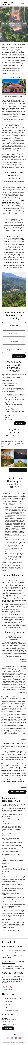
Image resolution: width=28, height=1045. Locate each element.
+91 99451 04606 (11, 1024)
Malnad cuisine (20, 259)
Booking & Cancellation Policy (13, 998)
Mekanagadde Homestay (8, 3)
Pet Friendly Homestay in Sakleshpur (12, 946)
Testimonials (8, 1001)
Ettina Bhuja (14, 325)
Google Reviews (14, 639)
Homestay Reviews (17, 792)
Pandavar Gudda (14, 333)
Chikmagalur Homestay (11, 1010)
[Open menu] (25, 3)
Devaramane (14, 341)
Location (7, 1004)
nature (7, 243)
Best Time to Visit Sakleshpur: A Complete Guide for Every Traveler (13, 962)
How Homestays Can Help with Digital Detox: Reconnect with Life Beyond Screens (13, 967)
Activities (19, 423)
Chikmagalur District (7, 581)
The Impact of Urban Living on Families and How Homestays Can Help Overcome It (13, 951)
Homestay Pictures (18, 470)
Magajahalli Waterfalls (14, 350)
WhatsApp (8, 1028)
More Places (18, 356)
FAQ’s (6, 1007)
